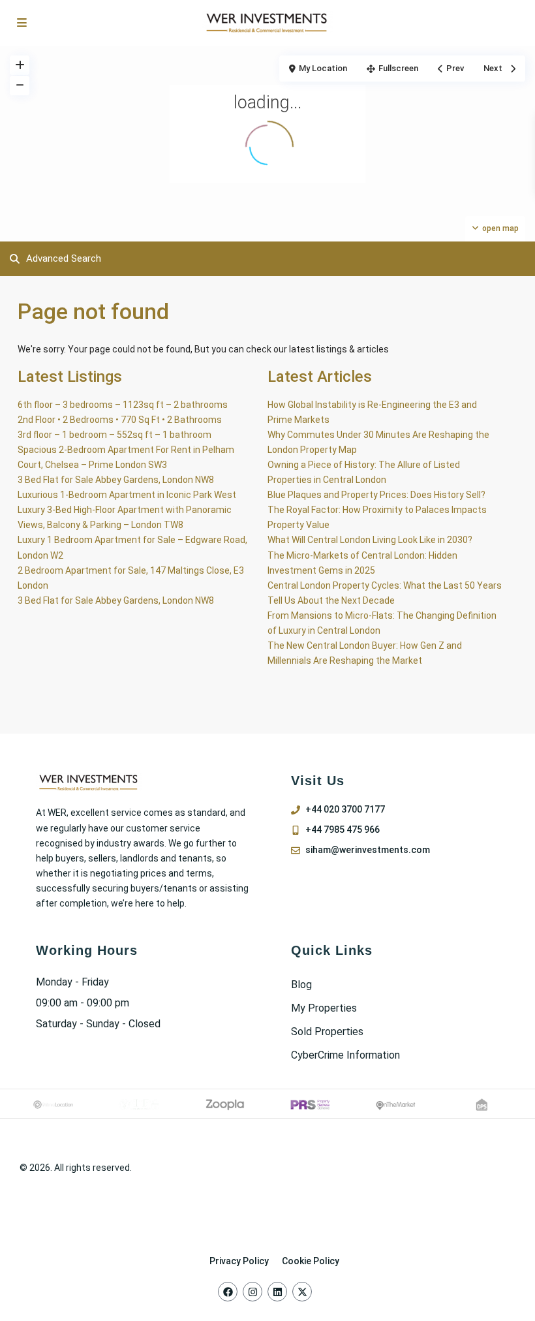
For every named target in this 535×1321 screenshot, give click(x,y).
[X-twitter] (302, 1291)
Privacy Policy (239, 1261)
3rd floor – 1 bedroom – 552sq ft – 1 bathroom (114, 434)
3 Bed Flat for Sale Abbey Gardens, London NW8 (116, 479)
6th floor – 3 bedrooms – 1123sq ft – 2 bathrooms (123, 404)
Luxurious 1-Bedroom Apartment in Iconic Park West (127, 495)
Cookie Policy (310, 1261)
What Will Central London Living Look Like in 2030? (370, 540)
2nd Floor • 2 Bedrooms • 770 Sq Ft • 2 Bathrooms (120, 419)
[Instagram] (252, 1291)
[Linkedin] (277, 1291)
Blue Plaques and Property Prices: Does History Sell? (376, 495)
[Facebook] (227, 1291)
